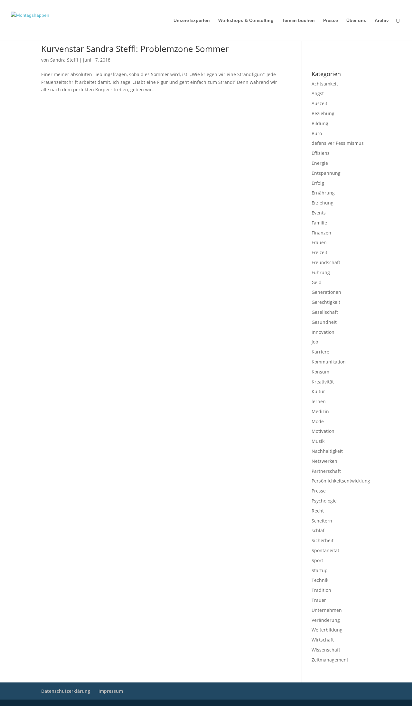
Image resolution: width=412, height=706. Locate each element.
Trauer (319, 600)
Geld (317, 282)
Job (315, 342)
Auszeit (319, 103)
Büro (317, 133)
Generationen (326, 292)
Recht (318, 511)
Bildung (320, 123)
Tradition (321, 590)
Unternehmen (327, 610)
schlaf (318, 530)
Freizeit (319, 252)
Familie (319, 223)
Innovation (323, 332)
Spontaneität (325, 550)
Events (319, 213)
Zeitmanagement (330, 660)
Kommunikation (329, 362)
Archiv (382, 20)
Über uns (356, 20)
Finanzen (321, 233)
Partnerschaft (326, 471)
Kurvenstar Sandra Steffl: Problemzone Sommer (135, 49)
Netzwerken (324, 461)
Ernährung (323, 193)
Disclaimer (340, 48)
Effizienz (321, 153)
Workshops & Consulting (246, 20)
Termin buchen (298, 20)
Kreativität (323, 382)
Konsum (320, 372)
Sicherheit (322, 540)
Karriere (320, 352)
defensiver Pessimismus (338, 143)
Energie (320, 163)
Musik (318, 441)
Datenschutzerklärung (329, 57)
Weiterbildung (327, 630)
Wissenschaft (326, 650)
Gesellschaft (325, 312)
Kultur (318, 391)
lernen (319, 401)
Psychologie (324, 501)
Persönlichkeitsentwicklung (341, 481)
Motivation (323, 431)
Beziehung (323, 113)
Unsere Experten (191, 20)
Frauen (319, 242)
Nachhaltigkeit (327, 451)
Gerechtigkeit (326, 302)
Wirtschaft (323, 640)
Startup (320, 570)
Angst (318, 93)
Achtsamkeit (325, 84)
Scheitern (322, 521)
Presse (330, 20)
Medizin (320, 411)
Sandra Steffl (64, 60)
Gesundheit (324, 322)
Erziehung (322, 203)
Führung (321, 272)
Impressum (320, 48)
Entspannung (326, 173)
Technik (320, 580)
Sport (317, 560)
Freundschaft (326, 262)
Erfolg (318, 183)
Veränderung (326, 620)
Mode (318, 421)
